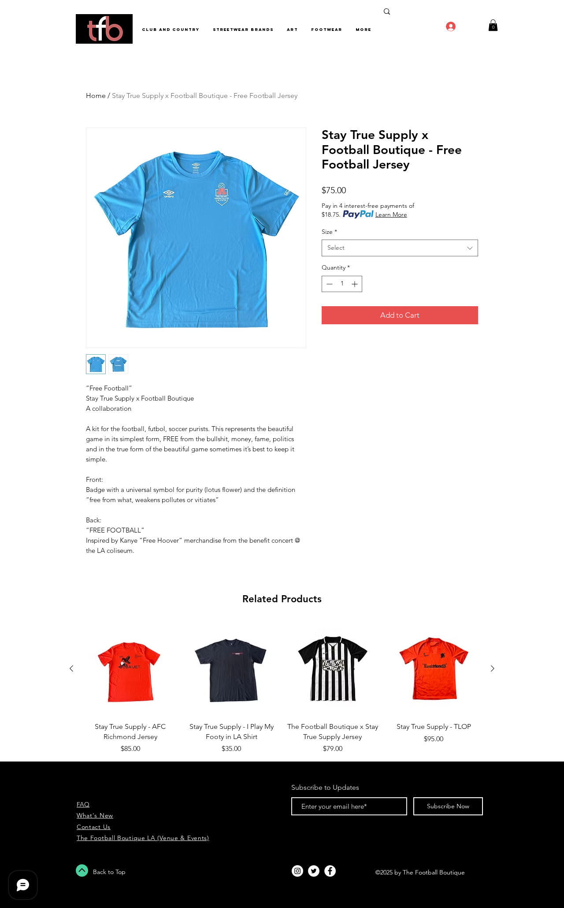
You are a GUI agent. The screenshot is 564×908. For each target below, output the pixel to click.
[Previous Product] (71, 668)
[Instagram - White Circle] (297, 871)
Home (96, 95)
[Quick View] (130, 669)
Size (329, 232)
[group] (282, 688)
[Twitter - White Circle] (313, 871)
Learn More (391, 214)
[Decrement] (328, 284)
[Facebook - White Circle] (330, 871)
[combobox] (400, 248)
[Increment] (355, 284)
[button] (493, 25)
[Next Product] (492, 668)
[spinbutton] (342, 284)
